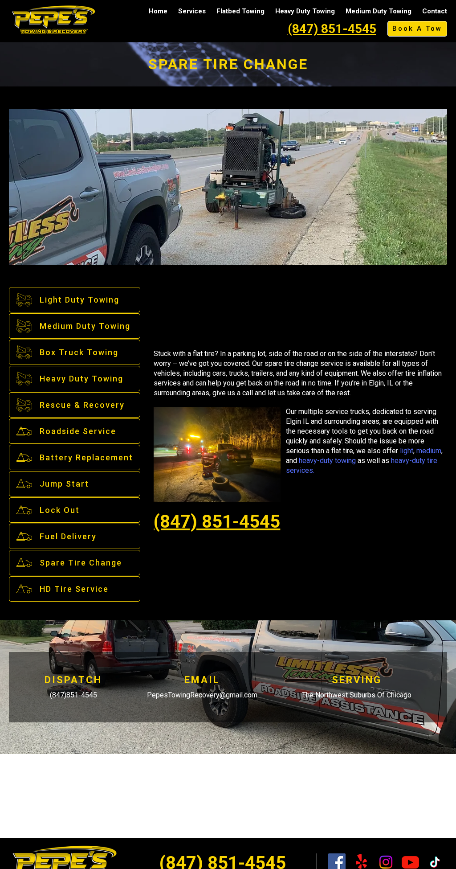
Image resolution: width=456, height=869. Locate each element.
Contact (434, 11)
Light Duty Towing (79, 299)
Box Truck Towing (79, 352)
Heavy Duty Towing (305, 11)
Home (158, 11)
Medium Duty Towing (378, 11)
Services (192, 11)
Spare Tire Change (81, 562)
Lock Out (60, 510)
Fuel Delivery (68, 536)
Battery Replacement (86, 457)
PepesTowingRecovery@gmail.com (202, 695)
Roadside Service (78, 431)
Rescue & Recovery (82, 405)
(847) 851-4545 (332, 28)
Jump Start (64, 483)
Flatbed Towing (240, 11)
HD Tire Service (74, 589)
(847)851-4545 (73, 695)
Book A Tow (417, 29)
